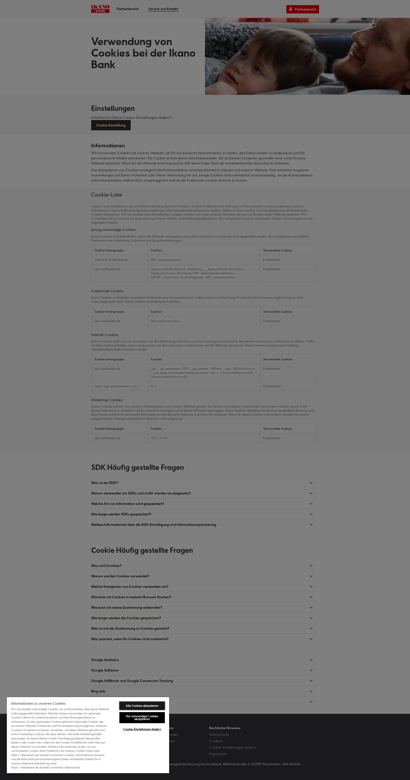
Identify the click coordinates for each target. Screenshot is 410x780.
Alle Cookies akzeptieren (142, 705)
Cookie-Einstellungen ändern (142, 729)
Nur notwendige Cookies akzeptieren (142, 717)
